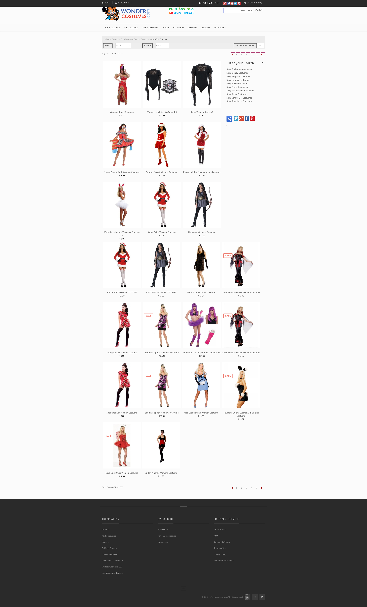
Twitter (262, 597)
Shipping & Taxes (222, 542)
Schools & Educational (224, 560)
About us (106, 529)
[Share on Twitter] (236, 118)
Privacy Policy (220, 554)
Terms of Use (220, 529)
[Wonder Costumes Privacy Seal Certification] (113, 595)
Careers (105, 542)
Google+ (247, 597)
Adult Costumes (112, 27)
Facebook (255, 597)
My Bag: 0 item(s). (254, 3)
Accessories (178, 27)
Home (107, 3)
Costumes (192, 27)
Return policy (220, 548)
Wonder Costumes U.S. (112, 567)
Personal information (167, 536)
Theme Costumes (150, 27)
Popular (166, 27)
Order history (164, 542)
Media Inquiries (109, 536)
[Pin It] (252, 118)
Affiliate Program (109, 548)
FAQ (216, 536)
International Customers (112, 560)
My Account (123, 3)
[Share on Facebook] (247, 118)
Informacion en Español (112, 573)
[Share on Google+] (241, 118)
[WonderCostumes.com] (127, 14)
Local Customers (109, 554)
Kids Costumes (131, 27)
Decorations (220, 27)
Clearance (205, 27)
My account (163, 529)
